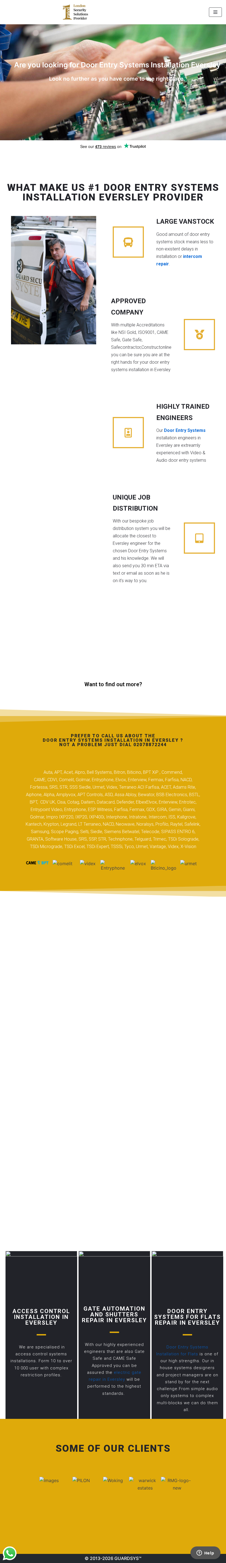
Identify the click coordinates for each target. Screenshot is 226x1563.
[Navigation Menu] (215, 12)
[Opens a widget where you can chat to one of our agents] (205, 1553)
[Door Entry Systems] (75, 12)
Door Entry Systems (185, 430)
